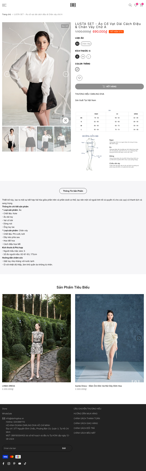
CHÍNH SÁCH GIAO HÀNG (86, 423)
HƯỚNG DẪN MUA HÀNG (85, 413)
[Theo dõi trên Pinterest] (14, 463)
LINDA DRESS (8, 386)
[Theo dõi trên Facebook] (3, 463)
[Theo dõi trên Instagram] (9, 463)
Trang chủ (6, 14)
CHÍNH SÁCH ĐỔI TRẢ (84, 428)
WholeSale (7, 413)
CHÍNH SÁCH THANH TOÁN (87, 418)
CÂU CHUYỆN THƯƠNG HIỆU (87, 408)
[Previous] (7, 74)
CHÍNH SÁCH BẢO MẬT (85, 433)
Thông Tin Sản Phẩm (73, 191)
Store (4, 408)
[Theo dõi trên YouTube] (19, 463)
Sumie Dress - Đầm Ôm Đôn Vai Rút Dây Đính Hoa (98, 386)
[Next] (66, 74)
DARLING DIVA (97, 94)
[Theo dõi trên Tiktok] (25, 463)
